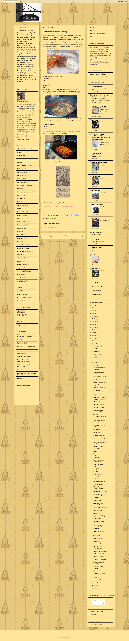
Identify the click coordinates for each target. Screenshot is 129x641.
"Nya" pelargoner (98, 484)
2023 (93, 311)
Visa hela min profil (23, 139)
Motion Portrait (96, 234)
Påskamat (96, 528)
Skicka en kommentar (51, 227)
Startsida (63, 236)
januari (96, 582)
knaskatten (20, 195)
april (95, 365)
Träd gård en (96, 120)
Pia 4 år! (102, 206)
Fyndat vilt (96, 571)
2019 (93, 322)
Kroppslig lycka (21, 205)
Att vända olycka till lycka (97, 34)
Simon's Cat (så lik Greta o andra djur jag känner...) (25, 360)
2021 (93, 316)
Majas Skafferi (96, 190)
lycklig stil (20, 218)
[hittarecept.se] (21, 325)
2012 (93, 341)
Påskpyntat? (96, 541)
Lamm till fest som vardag (98, 532)
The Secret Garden (98, 204)
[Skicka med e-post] (70, 215)
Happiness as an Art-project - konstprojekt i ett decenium (25, 335)
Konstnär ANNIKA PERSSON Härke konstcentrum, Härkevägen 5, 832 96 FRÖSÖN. (101, 136)
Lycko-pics (93, 615)
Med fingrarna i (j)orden (99, 162)
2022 (93, 313)
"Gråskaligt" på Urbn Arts (99, 426)
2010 (93, 589)
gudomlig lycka (21, 182)
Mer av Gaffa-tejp (98, 556)
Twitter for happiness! (96, 624)
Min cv (19, 152)
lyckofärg (20, 232)
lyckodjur (20, 228)
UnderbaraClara (97, 86)
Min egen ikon (97, 510)
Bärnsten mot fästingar (99, 404)
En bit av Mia (96, 176)
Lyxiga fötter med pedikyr (98, 563)
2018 (93, 324)
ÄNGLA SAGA (96, 269)
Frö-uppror (96, 429)
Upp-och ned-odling (99, 516)
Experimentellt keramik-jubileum (99, 391)
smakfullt (20, 278)
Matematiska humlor (99, 481)
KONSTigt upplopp (99, 435)
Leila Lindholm (96, 153)
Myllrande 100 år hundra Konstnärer (99, 504)
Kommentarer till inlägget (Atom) (67, 241)
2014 (93, 335)
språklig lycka (21, 281)
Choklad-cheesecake (99, 402)
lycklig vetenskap (22, 222)
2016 (93, 330)
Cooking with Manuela (99, 106)
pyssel (19, 261)
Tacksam (19, 288)
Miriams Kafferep (97, 247)
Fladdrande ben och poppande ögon (100, 88)
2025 (93, 305)
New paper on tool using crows (105, 221)
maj (95, 362)
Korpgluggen (96, 218)
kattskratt (20, 378)
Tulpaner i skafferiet (99, 573)
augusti (96, 354)
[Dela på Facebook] (76, 215)
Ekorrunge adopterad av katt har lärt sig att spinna (26, 374)
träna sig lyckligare (22, 297)
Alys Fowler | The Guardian (100, 95)
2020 (93, 319)
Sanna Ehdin (96, 240)
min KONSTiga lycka (23, 251)
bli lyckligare (21, 169)
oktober (96, 349)
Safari (95, 451)
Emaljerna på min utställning (98, 461)
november (97, 346)
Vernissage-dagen (98, 526)
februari (96, 580)
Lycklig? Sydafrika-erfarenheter (26, 346)
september (97, 351)
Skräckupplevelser (98, 407)
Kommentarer (96, 604)
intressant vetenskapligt (24, 192)
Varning (19, 301)
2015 (93, 333)
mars (95, 577)
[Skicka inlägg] (66, 215)
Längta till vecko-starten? (98, 447)
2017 (93, 327)
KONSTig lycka (22, 199)
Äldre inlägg (79, 236)
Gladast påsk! (97, 535)
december (97, 343)
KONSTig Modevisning (100, 387)
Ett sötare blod (96, 291)
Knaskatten (20, 370)
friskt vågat (20, 179)
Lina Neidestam (97, 232)
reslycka (19, 268)
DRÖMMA (95, 283)
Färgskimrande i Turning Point (98, 411)
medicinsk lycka (22, 245)
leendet (19, 208)
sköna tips (20, 274)
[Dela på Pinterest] (78, 215)
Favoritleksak (97, 544)
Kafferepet (95, 255)
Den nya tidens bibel (104, 165)
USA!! (94, 249)
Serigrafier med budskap (97, 475)
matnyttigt (20, 241)
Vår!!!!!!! (102, 270)
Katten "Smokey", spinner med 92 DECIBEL (26, 365)
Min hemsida (21, 155)
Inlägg (94, 600)
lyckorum (20, 238)
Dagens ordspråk (22, 172)
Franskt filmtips (97, 500)
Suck (18, 284)
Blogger (67, 637)
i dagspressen (97, 513)
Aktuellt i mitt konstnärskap (25, 149)
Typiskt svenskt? (98, 538)
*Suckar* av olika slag (99, 559)
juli (95, 357)
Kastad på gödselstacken (100, 507)
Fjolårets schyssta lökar (100, 382)
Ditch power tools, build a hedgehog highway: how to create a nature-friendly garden (100, 98)
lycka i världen (21, 212)
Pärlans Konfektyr (97, 294)
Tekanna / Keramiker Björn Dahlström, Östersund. (104, 143)
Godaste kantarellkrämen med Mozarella (100, 416)
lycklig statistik (21, 215)
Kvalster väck (97, 379)
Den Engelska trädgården (103, 193)
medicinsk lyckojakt (23, 248)
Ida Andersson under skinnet (99, 522)
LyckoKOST (20, 235)
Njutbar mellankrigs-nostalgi (99, 368)
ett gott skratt (21, 175)
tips (18, 291)
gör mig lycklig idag (23, 185)
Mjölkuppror (97, 432)
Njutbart (19, 255)
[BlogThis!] (72, 215)
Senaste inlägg (47, 236)
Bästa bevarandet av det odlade (100, 443)
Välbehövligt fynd (98, 554)
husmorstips (20, 189)
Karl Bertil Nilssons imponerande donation (99, 496)
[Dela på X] (74, 215)
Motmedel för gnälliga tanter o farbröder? (99, 398)
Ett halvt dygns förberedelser (97, 547)
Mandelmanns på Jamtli (100, 491)
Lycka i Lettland (22, 343)
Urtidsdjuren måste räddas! (98, 373)
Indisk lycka (20, 340)
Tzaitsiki (47, 162)
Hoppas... (96, 479)
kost (18, 202)
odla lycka (20, 258)
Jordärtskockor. (104, 122)
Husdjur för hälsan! (99, 469)
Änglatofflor (96, 385)
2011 (93, 586)
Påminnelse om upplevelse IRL (98, 488)
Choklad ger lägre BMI (100, 551)
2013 (93, 338)
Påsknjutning (97, 518)
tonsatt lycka (20, 294)
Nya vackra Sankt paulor (98, 567)
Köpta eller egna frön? (99, 376)
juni (95, 360)
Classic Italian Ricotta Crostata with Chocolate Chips (104, 110)
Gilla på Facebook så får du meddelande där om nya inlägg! (99, 75)
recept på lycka (52, 218)
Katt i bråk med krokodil (24, 356)
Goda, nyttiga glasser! (98, 241)
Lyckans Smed (23, 101)
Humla (102, 178)
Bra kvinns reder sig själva (99, 438)
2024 (93, 308)
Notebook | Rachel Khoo (99, 287)
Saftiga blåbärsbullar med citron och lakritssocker (100, 155)
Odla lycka (93, 37)
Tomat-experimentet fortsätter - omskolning (99, 455)
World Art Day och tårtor (98, 465)
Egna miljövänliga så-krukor (99, 421)
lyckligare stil (21, 225)
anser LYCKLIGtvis (23, 166)
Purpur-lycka (97, 395)
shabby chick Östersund (24, 271)
